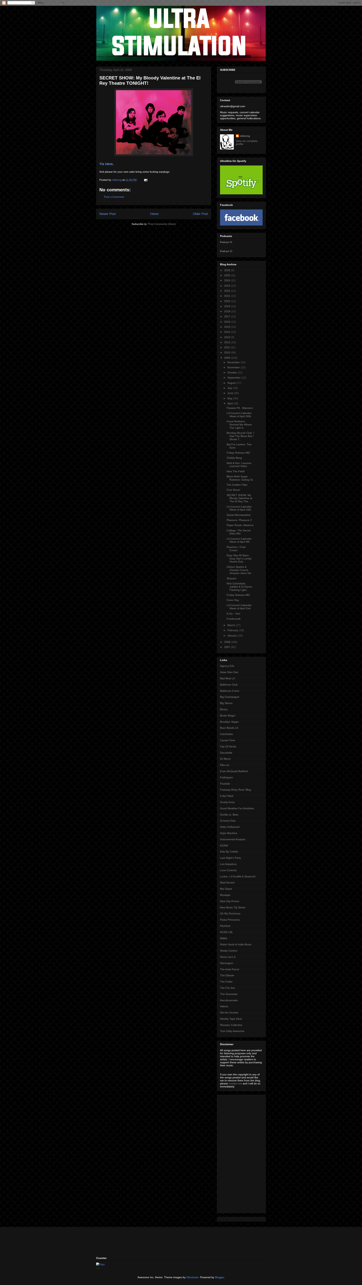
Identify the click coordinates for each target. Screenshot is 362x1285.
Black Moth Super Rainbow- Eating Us (240, 478)
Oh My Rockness (230, 913)
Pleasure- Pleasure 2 (239, 520)
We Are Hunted (229, 1012)
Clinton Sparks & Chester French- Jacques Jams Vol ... (240, 570)
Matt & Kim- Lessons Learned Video (239, 465)
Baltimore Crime (229, 690)
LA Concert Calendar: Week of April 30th (239, 415)
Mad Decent (227, 882)
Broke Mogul (227, 715)
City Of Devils (228, 746)
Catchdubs (226, 734)
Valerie (224, 1006)
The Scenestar (229, 994)
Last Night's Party (230, 857)
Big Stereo (226, 703)
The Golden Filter (237, 484)
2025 (227, 275)
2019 (227, 306)
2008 (227, 641)
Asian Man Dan (229, 672)
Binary (224, 709)
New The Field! (236, 471)
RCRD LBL (226, 932)
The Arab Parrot (229, 969)
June (230, 393)
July (230, 387)
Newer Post (107, 214)
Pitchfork (225, 925)
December (234, 362)
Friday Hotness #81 (238, 594)
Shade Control (228, 950)
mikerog (245, 135)
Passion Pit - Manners (240, 407)
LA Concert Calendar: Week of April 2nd (239, 607)
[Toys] (100, 1264)
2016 (227, 321)
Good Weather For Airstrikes (237, 808)
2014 (227, 331)
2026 (227, 270)
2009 (227, 357)
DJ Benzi (225, 758)
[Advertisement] (231, 1153)
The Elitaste (227, 975)
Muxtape (225, 894)
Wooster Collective (231, 1024)
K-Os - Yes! (233, 613)
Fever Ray (233, 600)
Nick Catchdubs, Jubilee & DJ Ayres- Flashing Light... (240, 586)
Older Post (200, 214)
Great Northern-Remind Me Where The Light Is (239, 424)
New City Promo (229, 901)
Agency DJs (227, 665)
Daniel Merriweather (239, 514)
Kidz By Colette (229, 851)
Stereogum (226, 963)
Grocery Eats (228, 820)
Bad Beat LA (227, 678)
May (230, 398)
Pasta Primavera (230, 919)
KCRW (224, 845)
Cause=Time (227, 740)
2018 (227, 311)
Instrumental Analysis (232, 839)
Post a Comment (114, 196)
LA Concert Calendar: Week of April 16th (239, 508)
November (234, 367)
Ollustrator (192, 1277)
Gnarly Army (227, 802)
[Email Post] (145, 179)
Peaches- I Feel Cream (236, 549)
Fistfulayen (226, 777)
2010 (227, 352)
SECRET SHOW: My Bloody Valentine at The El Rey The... (239, 498)
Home (154, 214)
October (232, 372)
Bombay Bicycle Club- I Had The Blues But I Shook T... (240, 436)
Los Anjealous (228, 864)
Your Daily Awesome (232, 1031)
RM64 (223, 938)
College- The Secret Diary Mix (239, 532)
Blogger (219, 1277)
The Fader (226, 981)
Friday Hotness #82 (238, 452)
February (233, 630)
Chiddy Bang (234, 457)
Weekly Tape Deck (231, 1018)
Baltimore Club (229, 684)
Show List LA (227, 956)
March (231, 625)
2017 (227, 316)
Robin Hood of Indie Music (236, 944)
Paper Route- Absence (240, 525)
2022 (227, 290)
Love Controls (228, 870)
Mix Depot (226, 888)
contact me (235, 1083)
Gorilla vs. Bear (229, 814)
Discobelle (226, 752)
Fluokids (225, 783)
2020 (227, 301)
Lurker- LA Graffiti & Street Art (237, 876)
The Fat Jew (227, 987)
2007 (227, 647)
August (231, 382)
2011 (227, 347)
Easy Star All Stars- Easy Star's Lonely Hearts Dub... (239, 558)
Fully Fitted (226, 795)
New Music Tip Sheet (232, 907)
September (234, 377)
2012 (227, 342)
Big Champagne (229, 696)
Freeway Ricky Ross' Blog (235, 789)
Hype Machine (228, 833)
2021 (227, 295)
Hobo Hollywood (229, 826)
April (230, 403)
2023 (227, 285)
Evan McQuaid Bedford (234, 771)
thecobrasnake (229, 1000)
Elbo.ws (224, 764)
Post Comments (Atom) (162, 223)
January (232, 635)
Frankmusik (234, 618)
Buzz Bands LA (229, 727)
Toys (98, 1268)
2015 (227, 326)
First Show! (233, 489)
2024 (227, 280)
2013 (227, 337)
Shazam (231, 578)
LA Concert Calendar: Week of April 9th (239, 540)
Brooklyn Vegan (229, 721)
